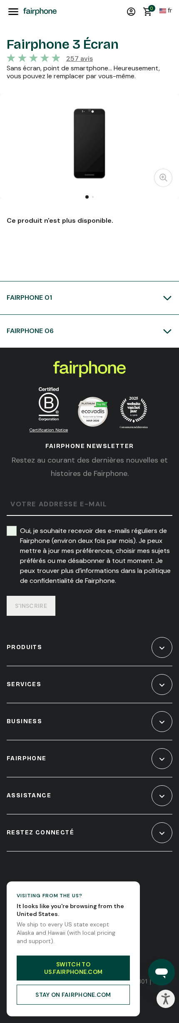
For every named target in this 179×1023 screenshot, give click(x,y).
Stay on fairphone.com (73, 994)
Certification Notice (49, 430)
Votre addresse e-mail (58, 504)
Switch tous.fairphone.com (73, 968)
